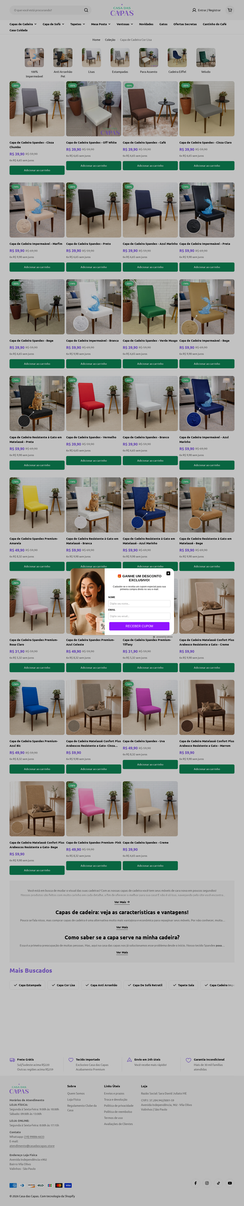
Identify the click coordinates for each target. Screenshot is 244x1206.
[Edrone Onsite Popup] (122, 603)
